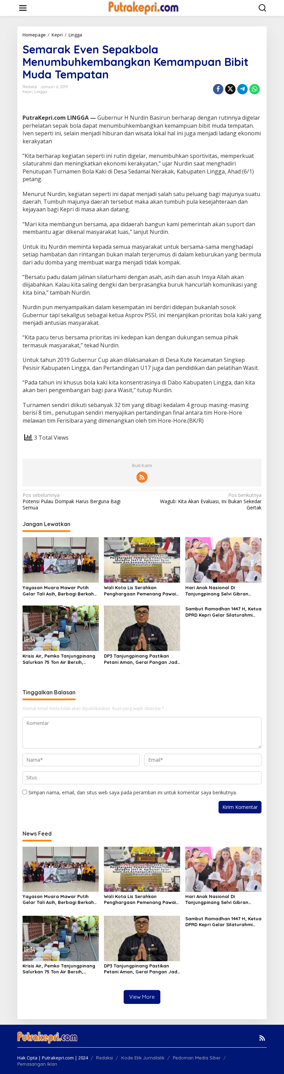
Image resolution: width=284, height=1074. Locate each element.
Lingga (40, 91)
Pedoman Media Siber (197, 1057)
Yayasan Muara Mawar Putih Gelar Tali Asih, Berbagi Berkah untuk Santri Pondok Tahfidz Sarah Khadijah (58, 591)
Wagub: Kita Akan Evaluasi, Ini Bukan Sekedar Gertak (210, 501)
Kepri (28, 91)
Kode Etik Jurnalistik (143, 1057)
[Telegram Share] (242, 89)
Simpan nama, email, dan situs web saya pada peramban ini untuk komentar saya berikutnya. (132, 792)
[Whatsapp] (254, 89)
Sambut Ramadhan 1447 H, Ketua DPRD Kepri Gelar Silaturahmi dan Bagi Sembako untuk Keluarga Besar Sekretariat (223, 612)
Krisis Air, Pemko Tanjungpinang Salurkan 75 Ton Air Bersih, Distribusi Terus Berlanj (59, 659)
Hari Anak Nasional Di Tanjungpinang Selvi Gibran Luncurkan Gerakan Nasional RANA (218, 591)
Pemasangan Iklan (37, 1064)
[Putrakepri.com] (143, 7)
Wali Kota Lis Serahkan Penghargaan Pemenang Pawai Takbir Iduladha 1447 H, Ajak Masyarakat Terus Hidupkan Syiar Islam (140, 591)
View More (142, 996)
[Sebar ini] (218, 89)
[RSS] (142, 477)
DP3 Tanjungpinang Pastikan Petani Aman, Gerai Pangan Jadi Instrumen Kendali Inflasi (141, 659)
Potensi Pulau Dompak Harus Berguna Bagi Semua (72, 501)
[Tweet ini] (230, 89)
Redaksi (104, 1057)
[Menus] (22, 8)
